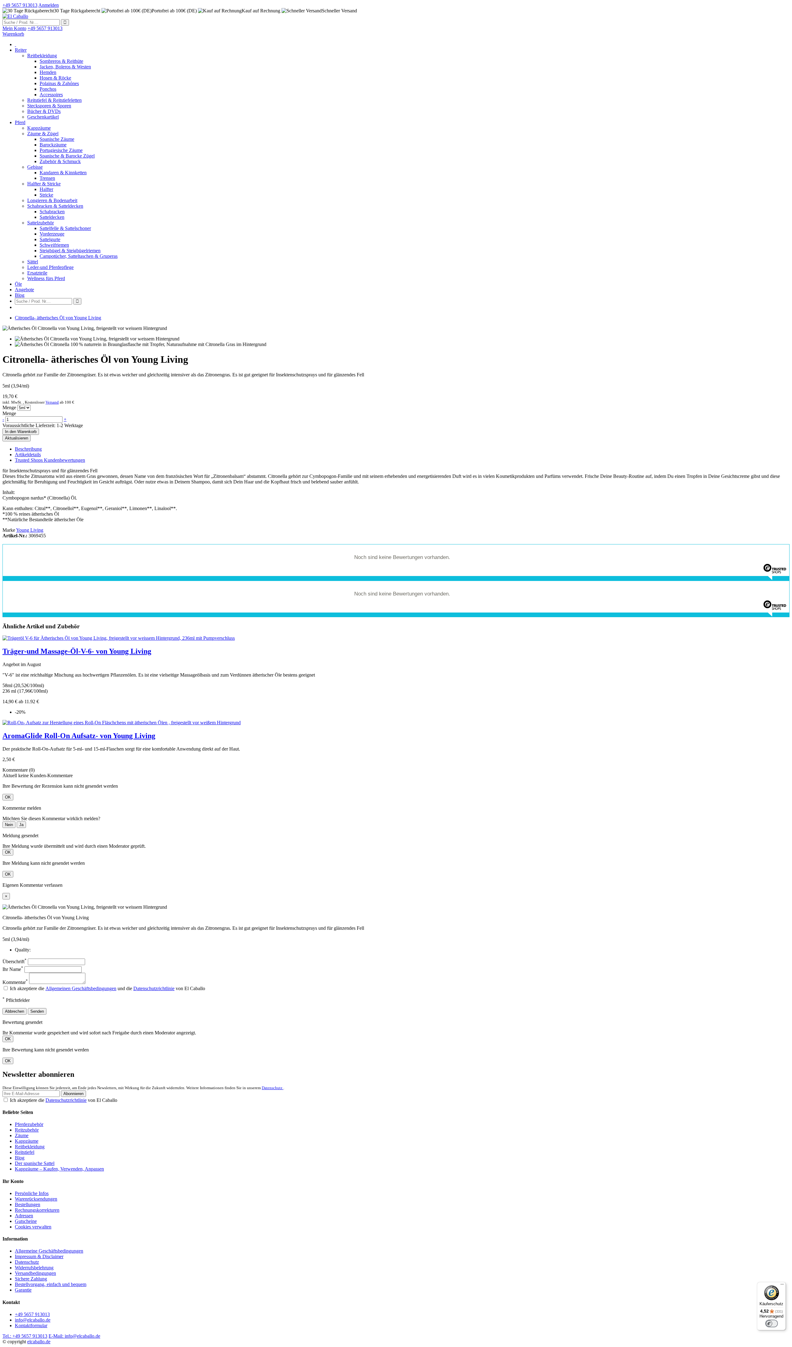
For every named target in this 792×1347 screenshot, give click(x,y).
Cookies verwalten (33, 1226)
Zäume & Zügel (42, 133)
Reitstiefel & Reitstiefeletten (54, 100)
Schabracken (52, 211)
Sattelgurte (50, 239)
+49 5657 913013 (32, 1314)
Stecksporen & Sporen (49, 105)
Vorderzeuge (52, 233)
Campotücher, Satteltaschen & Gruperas (79, 256)
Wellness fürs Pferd (46, 278)
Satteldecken (52, 217)
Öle (18, 284)
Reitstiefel (24, 1152)
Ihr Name (12, 969)
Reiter (21, 50)
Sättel (32, 261)
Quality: (23, 949)
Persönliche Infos (32, 1193)
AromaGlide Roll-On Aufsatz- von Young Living (78, 736)
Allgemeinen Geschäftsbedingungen (80, 988)
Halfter (46, 189)
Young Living (29, 530)
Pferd (20, 122)
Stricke (46, 194)
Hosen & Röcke (55, 77)
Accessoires (51, 94)
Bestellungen (27, 1204)
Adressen (24, 1215)
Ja (21, 824)
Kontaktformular (31, 1325)
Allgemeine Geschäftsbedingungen (49, 1251)
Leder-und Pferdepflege (50, 267)
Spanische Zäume (57, 139)
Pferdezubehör (29, 1124)
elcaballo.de (38, 1341)
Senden (37, 1011)
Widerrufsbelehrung (34, 1267)
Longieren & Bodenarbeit (52, 200)
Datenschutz (272, 1087)
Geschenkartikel (43, 116)
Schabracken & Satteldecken (55, 206)
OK (8, 797)
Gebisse (35, 167)
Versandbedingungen (35, 1273)
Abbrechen (14, 1011)
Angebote (24, 289)
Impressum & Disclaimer (39, 1256)
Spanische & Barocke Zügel (67, 155)
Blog (19, 295)
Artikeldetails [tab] (28, 454)
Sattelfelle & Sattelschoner (65, 228)
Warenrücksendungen (36, 1199)
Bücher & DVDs (44, 111)
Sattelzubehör (40, 222)
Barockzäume (53, 144)
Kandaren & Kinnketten (63, 172)
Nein (9, 824)
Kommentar (15, 982)
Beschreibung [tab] (28, 449)
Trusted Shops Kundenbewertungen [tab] (50, 460)
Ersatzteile (37, 272)
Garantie (23, 1290)
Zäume (21, 1135)
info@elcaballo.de (32, 1320)
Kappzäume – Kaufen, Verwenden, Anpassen (59, 1169)
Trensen (47, 178)
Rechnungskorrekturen (37, 1210)
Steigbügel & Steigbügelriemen (70, 250)
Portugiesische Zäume (61, 150)
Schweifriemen (54, 245)
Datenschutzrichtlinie (153, 988)
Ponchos (48, 89)
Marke (8, 530)
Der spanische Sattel (34, 1163)
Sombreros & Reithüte (61, 61)
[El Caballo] (15, 16)
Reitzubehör (27, 1130)
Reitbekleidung (42, 55)
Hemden (48, 72)
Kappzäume (39, 128)
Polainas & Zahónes (59, 83)
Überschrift (14, 961)
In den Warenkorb (21, 431)
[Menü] (782, 1285)
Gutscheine (26, 1221)
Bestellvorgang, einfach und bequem (50, 1284)
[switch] (771, 1323)
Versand (52, 402)
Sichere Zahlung (31, 1278)
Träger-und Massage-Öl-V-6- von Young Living (76, 651)
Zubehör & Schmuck (60, 161)
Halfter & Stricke (44, 183)
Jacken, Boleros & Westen (65, 66)
